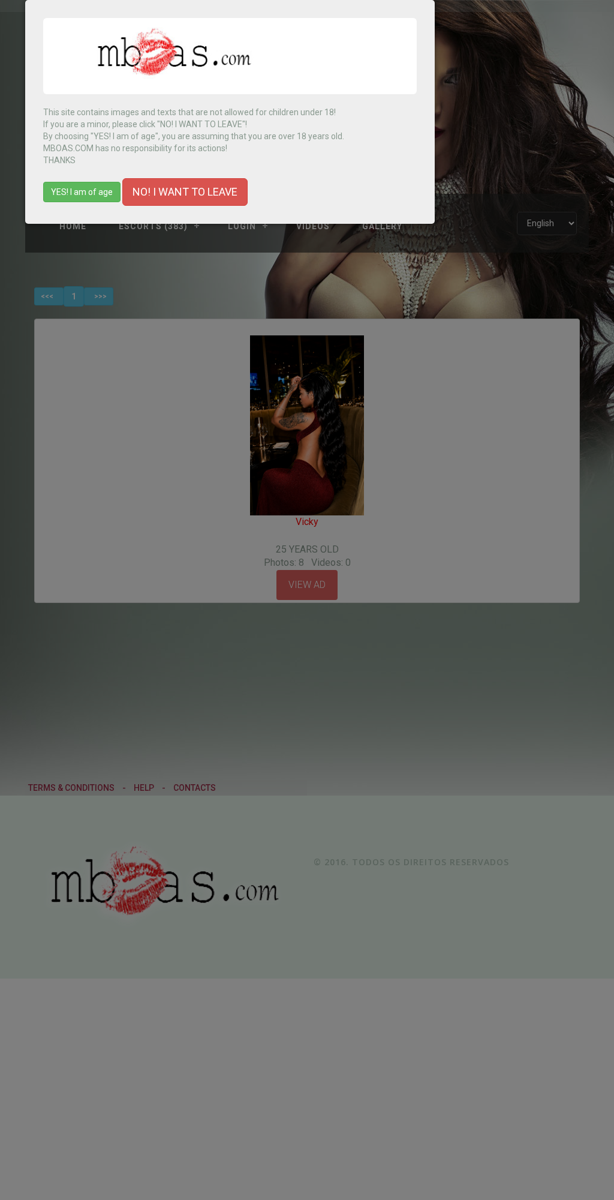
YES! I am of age (82, 192)
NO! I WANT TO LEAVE (185, 191)
